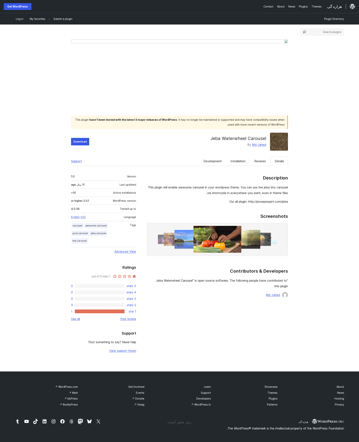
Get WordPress (17, 6)
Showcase (271, 386)
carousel (77, 225)
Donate (138, 398)
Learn (207, 386)
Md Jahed (259, 145)
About (340, 386)
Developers (203, 398)
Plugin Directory (334, 18)
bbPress (71, 398)
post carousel (80, 233)
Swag (139, 404)
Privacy (339, 404)
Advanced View (125, 251)
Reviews (260, 161)
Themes (272, 392)
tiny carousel (80, 240)
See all (75, 319)
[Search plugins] (304, 32)
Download (80, 141)
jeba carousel (98, 233)
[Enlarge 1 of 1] (283, 228)
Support (76, 161)
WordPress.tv (201, 404)
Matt (73, 392)
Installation (238, 161)
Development (212, 161)
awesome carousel (96, 225)
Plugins (273, 398)
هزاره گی (303, 421)
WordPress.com (66, 386)
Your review (128, 319)
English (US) (78, 217)
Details (279, 161)
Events (140, 392)
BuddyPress (69, 404)
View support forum (122, 351)
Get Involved (136, 386)
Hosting (339, 398)
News (340, 392)
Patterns (272, 404)
